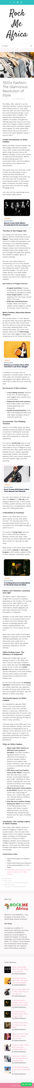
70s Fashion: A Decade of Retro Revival (15, 886)
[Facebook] (10, 2)
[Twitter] (21, 2)
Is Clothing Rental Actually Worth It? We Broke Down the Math (17, 584)
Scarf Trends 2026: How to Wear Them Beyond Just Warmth (16, 490)
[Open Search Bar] (31, 46)
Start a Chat (28, 1084)
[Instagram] (13, 2)
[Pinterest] (17, 2)
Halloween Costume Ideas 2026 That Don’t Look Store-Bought (16, 366)
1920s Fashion (8, 878)
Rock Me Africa (17, 24)
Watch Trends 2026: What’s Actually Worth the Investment (16, 224)
